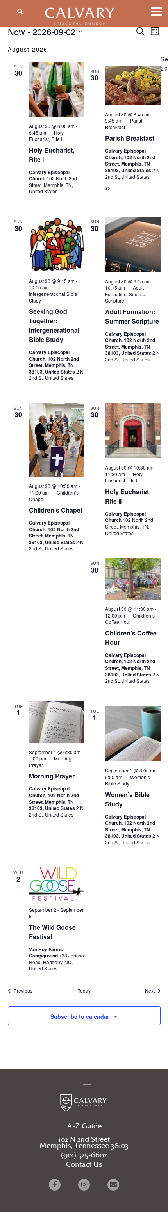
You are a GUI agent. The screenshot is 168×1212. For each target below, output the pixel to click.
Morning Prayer (52, 775)
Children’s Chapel (55, 509)
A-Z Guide (84, 1126)
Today (84, 991)
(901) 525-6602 (84, 1155)
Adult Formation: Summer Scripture (132, 316)
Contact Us (84, 1165)
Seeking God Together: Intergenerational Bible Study (54, 325)
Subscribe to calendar (79, 1016)
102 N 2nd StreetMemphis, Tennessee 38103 (84, 1143)
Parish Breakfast (129, 137)
